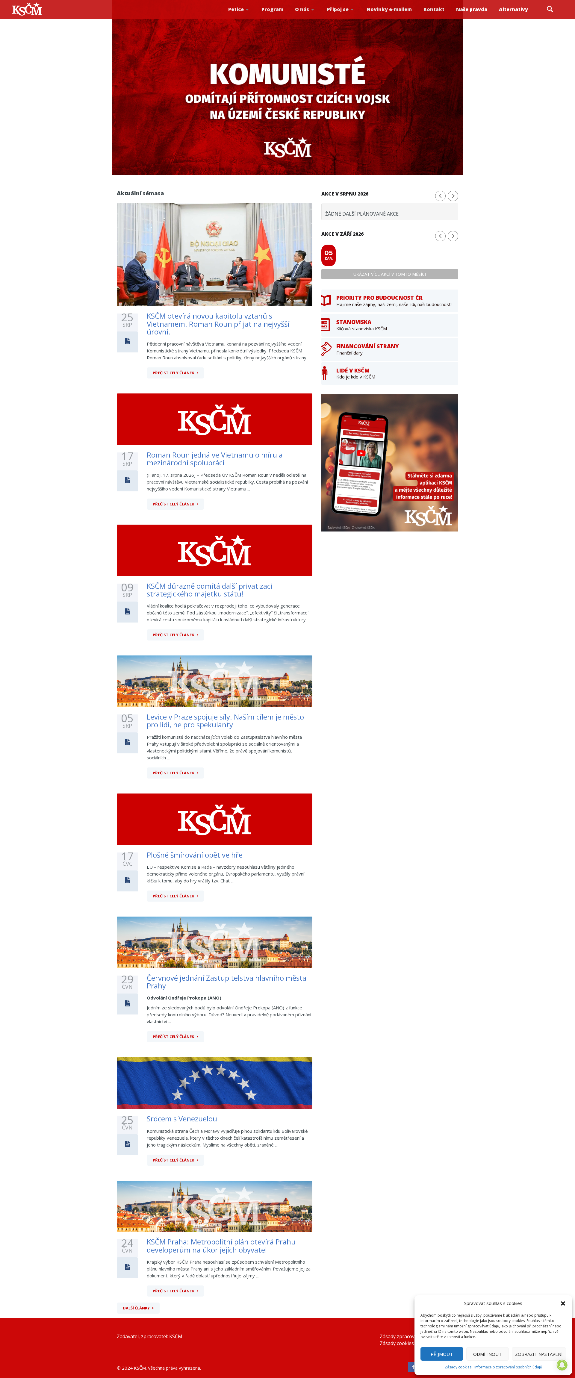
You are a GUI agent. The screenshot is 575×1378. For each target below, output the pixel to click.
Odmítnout (487, 1354)
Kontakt (433, 9)
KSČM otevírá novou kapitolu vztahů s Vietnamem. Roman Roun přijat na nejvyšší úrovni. (218, 324)
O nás (302, 9)
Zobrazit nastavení (539, 1354)
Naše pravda (471, 9)
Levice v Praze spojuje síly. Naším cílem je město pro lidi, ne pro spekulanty (225, 720)
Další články (136, 1308)
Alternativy (513, 9)
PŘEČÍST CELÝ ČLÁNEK (173, 372)
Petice (236, 9)
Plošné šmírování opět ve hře (195, 855)
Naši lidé (312, 17)
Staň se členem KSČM (343, 18)
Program (272, 9)
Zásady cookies (458, 1367)
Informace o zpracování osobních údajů (508, 1367)
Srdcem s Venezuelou (182, 1118)
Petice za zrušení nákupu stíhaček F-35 (246, 18)
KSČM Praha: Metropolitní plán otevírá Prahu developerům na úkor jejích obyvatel (221, 1245)
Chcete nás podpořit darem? (311, 16)
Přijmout (442, 1354)
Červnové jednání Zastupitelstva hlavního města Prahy (226, 982)
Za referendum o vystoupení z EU (245, 16)
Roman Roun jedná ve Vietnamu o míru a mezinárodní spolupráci (215, 458)
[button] (563, 1303)
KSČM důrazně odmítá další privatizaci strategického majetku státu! (209, 590)
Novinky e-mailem (389, 9)
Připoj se (338, 9)
